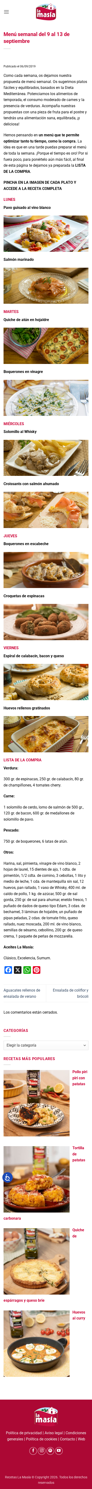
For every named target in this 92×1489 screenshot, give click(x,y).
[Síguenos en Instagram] (42, 1451)
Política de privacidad (24, 1433)
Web (81, 1439)
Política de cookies (41, 1439)
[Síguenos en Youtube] (59, 1451)
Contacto (67, 1439)
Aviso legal (54, 1433)
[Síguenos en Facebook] (33, 1451)
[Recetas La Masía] (46, 11)
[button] (6, 12)
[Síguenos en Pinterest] (50, 1451)
